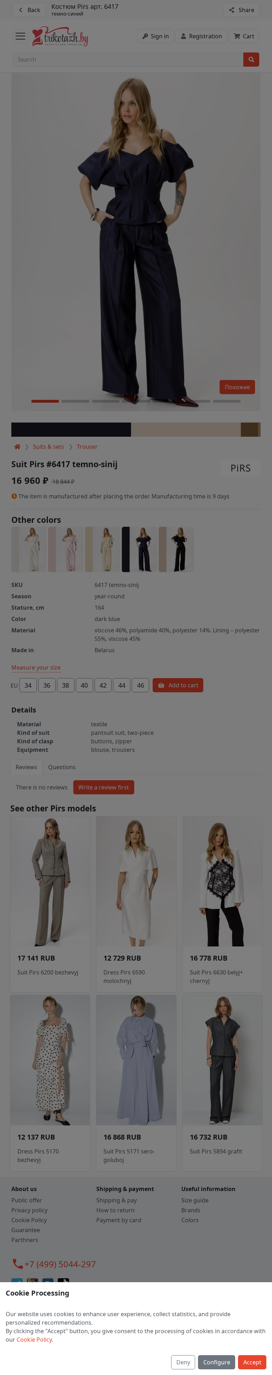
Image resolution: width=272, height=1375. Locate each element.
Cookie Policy (34, 1339)
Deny (183, 1362)
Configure (216, 1362)
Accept (252, 1362)
